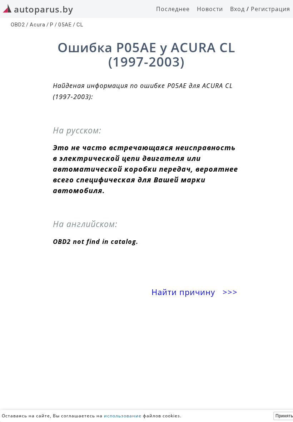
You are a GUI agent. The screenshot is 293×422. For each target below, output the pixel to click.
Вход (237, 9)
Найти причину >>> (196, 292)
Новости (210, 9)
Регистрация (270, 9)
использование (122, 416)
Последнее (173, 9)
